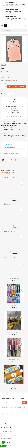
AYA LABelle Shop (17, 107)
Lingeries (14, 225)
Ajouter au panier (16, 86)
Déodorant (14, 305)
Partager (8, 93)
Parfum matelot (14, 251)
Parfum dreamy (14, 332)
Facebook (2, 414)
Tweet (12, 93)
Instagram (7, 414)
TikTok (11, 414)
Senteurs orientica (14, 359)
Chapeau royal (14, 198)
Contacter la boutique (15, 116)
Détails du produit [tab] (10, 147)
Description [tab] (8, 144)
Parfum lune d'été (14, 278)
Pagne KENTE (14, 386)
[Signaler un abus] (16, 108)
